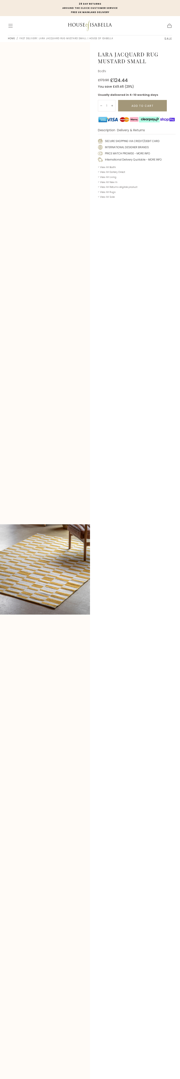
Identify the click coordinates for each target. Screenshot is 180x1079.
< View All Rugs (107, 192)
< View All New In (107, 182)
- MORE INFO (142, 153)
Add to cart (142, 106)
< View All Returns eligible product (117, 187)
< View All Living (107, 177)
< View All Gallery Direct (111, 172)
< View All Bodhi (107, 167)
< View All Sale (106, 197)
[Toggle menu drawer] (10, 25)
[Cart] (169, 25)
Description (106, 130)
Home (11, 38)
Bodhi (102, 71)
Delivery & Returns (131, 130)
